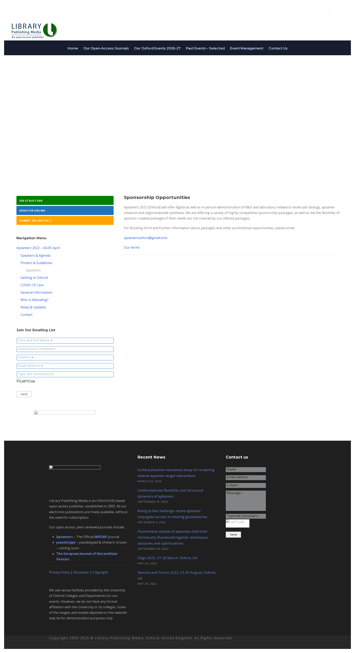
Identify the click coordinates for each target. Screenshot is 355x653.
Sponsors (33, 270)
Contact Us (278, 48)
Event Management (246, 48)
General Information (36, 292)
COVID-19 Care (32, 285)
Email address (29, 366)
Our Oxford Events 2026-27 (157, 48)
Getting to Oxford (34, 277)
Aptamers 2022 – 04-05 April (38, 248)
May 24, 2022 (147, 563)
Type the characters (35, 374)
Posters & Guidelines (36, 263)
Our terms (132, 247)
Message (235, 493)
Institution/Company (35, 349)
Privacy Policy (59, 572)
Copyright (100, 572)
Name (232, 469)
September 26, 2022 (153, 548)
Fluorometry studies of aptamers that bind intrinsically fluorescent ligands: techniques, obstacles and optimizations (173, 537)
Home (73, 48)
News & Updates (33, 307)
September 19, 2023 (152, 501)
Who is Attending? (34, 300)
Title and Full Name (34, 341)
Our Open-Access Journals (106, 48)
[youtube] (342, 10)
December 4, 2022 (151, 522)
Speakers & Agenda (36, 255)
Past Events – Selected (205, 48)
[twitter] (335, 10)
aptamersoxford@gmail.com (145, 238)
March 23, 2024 (149, 481)
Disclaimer (81, 572)
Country (25, 357)
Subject (233, 485)
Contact (26, 314)
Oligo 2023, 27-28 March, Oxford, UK (167, 557)
